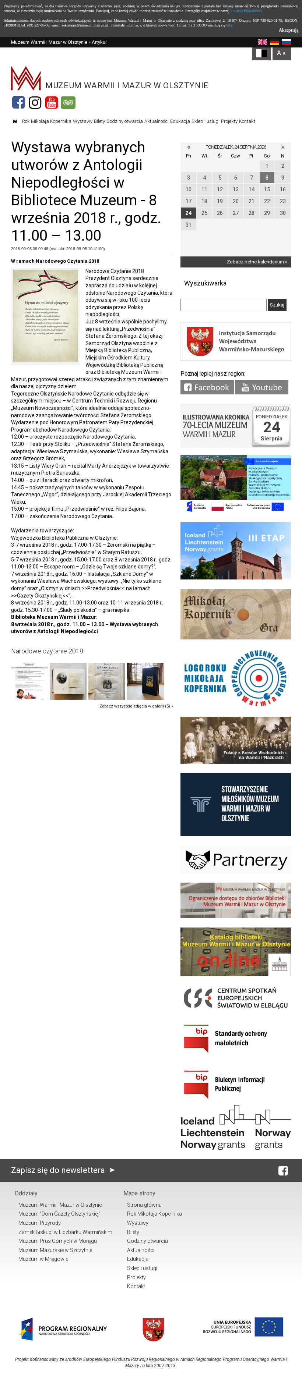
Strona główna (144, 1205)
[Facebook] (18, 102)
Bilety (99, 121)
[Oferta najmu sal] (235, 916)
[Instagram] (35, 102)
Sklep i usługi (206, 121)
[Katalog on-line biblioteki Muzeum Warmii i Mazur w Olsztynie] (235, 974)
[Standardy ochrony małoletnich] (235, 1055)
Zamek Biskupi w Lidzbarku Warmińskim (65, 1232)
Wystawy (82, 121)
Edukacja (180, 121)
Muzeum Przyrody (39, 1223)
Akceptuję (288, 30)
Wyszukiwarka (205, 283)
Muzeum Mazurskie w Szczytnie (55, 1250)
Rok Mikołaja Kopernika (46, 121)
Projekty (229, 121)
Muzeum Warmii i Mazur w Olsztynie (49, 42)
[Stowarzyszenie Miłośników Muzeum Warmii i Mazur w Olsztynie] (235, 834)
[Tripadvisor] (68, 102)
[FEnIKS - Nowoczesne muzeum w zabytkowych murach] (235, 511)
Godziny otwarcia (124, 121)
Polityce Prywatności (246, 11)
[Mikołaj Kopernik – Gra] (235, 638)
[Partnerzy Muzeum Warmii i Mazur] (235, 872)
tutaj (229, 25)
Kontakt (247, 121)
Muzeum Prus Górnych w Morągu (57, 1241)
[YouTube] (51, 102)
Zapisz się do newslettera (59, 1170)
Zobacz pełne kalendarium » (257, 262)
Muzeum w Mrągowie (43, 1259)
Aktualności (156, 121)
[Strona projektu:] (235, 762)
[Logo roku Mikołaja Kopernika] (235, 706)
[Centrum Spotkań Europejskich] (235, 1009)
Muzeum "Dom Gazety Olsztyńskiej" (59, 1214)
